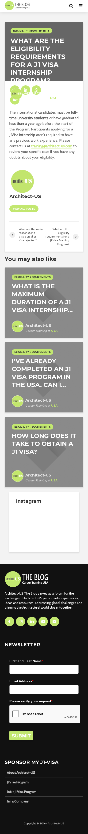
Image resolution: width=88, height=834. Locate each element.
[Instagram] (20, 621)
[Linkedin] (32, 621)
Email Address (21, 681)
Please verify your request (30, 701)
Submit (21, 735)
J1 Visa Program (18, 782)
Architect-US (56, 823)
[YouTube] (43, 621)
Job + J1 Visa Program (21, 792)
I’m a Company (18, 801)
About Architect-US (21, 772)
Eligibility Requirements (31, 30)
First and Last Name (26, 661)
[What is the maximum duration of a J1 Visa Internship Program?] (44, 302)
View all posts (24, 208)
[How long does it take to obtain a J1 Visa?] (44, 452)
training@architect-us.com (51, 146)
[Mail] (54, 621)
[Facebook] (9, 621)
